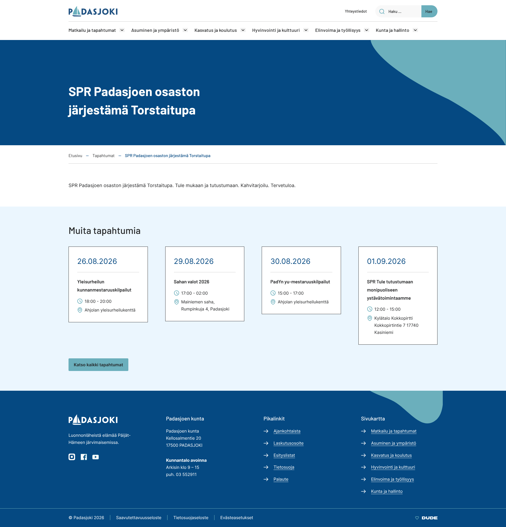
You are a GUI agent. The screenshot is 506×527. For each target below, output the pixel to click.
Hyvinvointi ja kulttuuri (276, 30)
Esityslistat (284, 455)
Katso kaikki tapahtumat (98, 364)
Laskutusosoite (289, 443)
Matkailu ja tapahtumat (92, 30)
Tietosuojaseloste (190, 517)
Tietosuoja (284, 467)
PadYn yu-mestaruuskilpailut (300, 281)
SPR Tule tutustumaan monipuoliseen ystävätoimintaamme (390, 290)
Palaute (281, 479)
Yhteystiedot (356, 11)
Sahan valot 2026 (192, 281)
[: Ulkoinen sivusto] (426, 517)
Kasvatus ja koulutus (215, 30)
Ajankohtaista (287, 431)
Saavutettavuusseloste (139, 517)
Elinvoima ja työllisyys (338, 30)
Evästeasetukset (236, 517)
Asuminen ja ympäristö (155, 30)
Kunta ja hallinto (392, 30)
